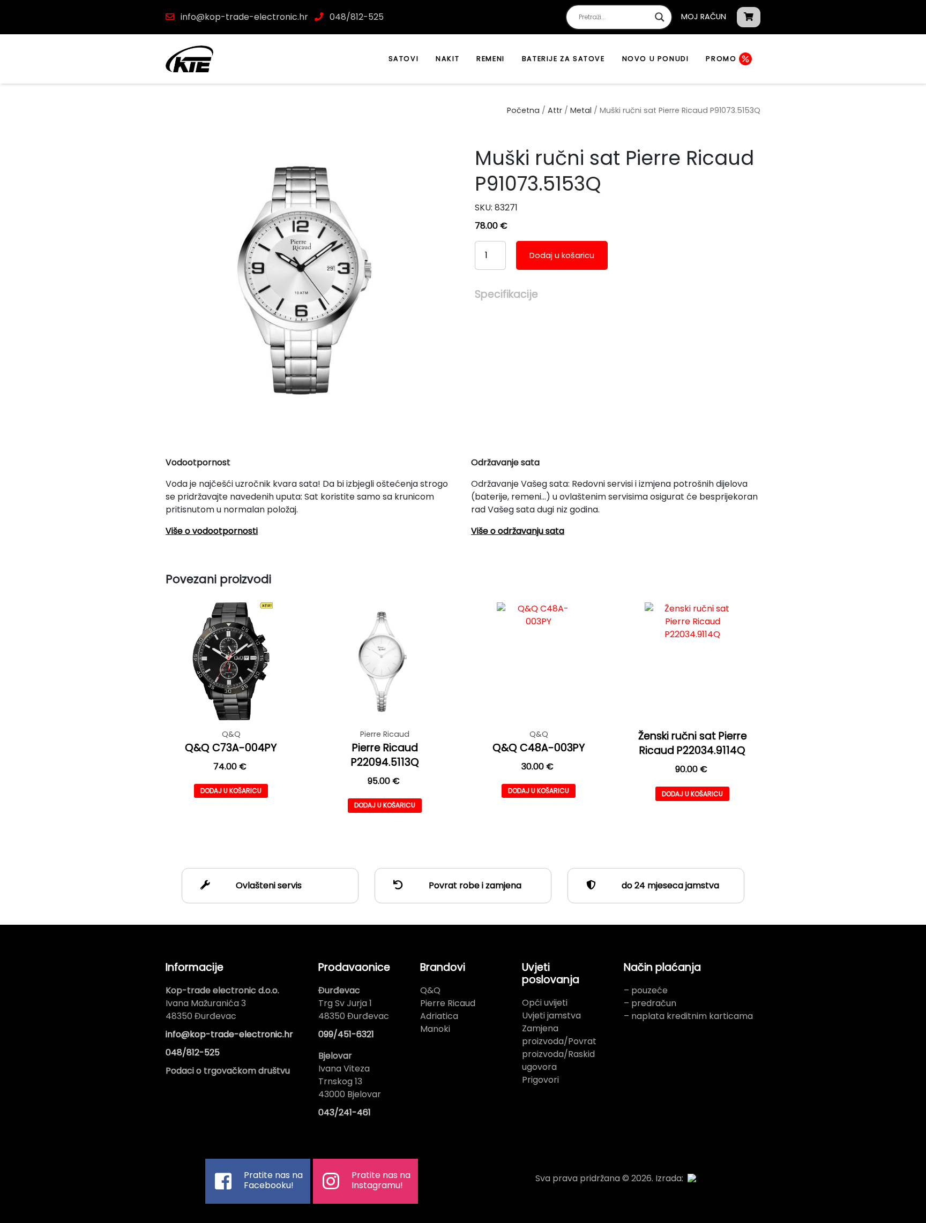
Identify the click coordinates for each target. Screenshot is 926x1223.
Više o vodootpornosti (212, 531)
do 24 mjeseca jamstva (669, 885)
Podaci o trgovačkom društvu (228, 1071)
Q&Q (430, 990)
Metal (581, 110)
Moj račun (703, 16)
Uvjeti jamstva (551, 1015)
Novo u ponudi (655, 58)
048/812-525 (355, 17)
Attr (555, 110)
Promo (722, 58)
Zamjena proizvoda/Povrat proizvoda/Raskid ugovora (559, 1047)
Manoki (435, 1029)
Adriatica (439, 1016)
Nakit (447, 58)
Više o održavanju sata (517, 531)
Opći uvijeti (544, 1002)
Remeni (490, 58)
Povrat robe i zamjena (474, 885)
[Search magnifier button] (659, 17)
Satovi (404, 58)
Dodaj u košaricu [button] (231, 790)
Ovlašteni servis (268, 885)
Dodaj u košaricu (561, 255)
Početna (523, 110)
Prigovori (540, 1080)
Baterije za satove (563, 58)
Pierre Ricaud (447, 1003)
